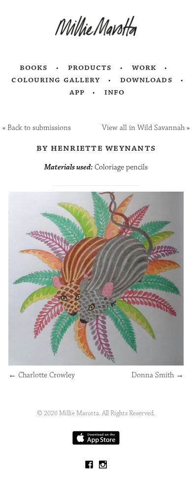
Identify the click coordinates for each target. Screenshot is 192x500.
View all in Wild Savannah (143, 128)
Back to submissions (39, 128)
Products (90, 67)
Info (114, 92)
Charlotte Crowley (41, 375)
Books (34, 67)
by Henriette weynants (96, 148)
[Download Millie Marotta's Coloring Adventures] (96, 442)
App (77, 92)
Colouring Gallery (55, 79)
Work (144, 67)
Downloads (146, 79)
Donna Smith (157, 375)
